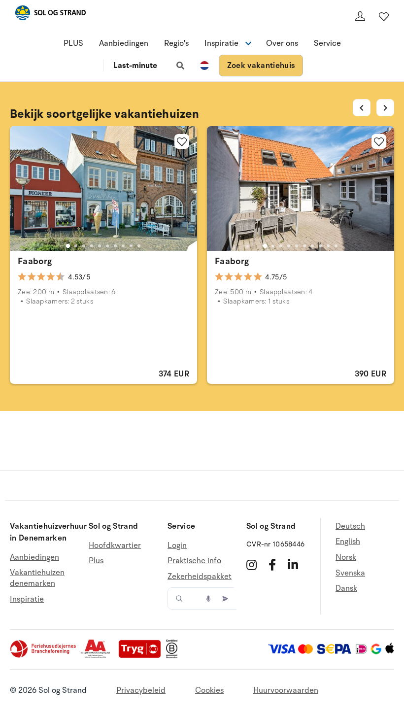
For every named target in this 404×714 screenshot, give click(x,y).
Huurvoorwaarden (285, 690)
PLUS (73, 43)
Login (177, 546)
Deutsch (350, 526)
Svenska (350, 573)
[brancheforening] (44, 655)
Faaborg (35, 261)
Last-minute (135, 65)
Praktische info (194, 560)
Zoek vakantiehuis (261, 65)
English (348, 541)
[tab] (68, 245)
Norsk (346, 557)
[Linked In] (293, 565)
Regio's (176, 43)
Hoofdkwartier (115, 546)
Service (327, 43)
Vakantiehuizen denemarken (37, 578)
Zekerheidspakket (200, 576)
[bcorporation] (174, 655)
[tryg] (142, 655)
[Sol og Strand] (50, 14)
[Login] (360, 16)
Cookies (209, 690)
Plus (96, 560)
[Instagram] (251, 565)
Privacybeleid (141, 690)
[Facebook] (272, 565)
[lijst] (383, 16)
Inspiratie (27, 599)
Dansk (346, 588)
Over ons (282, 43)
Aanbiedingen (123, 43)
